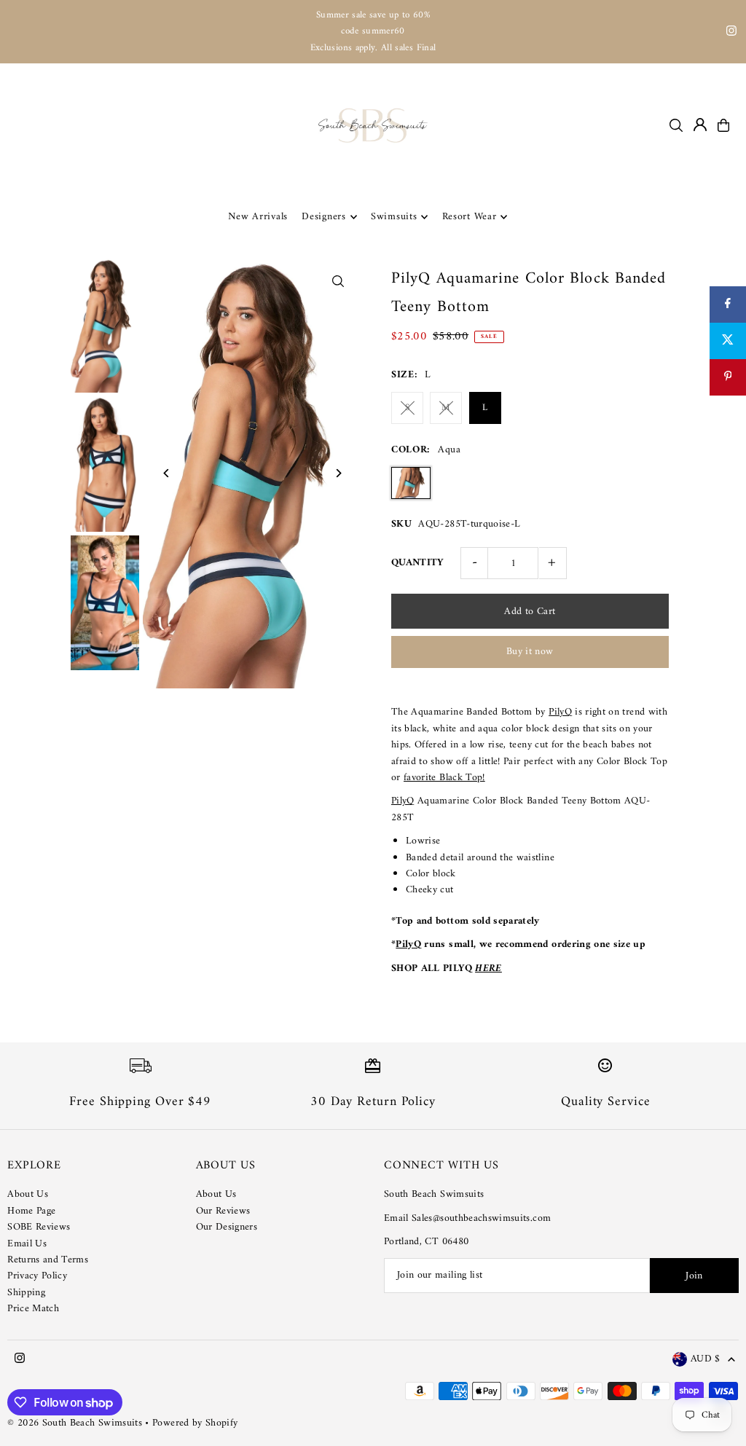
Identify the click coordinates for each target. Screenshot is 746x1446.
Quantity (417, 563)
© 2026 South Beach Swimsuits (74, 1423)
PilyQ (560, 712)
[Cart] (723, 125)
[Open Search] (676, 125)
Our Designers (227, 1227)
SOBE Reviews (38, 1227)
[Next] (338, 473)
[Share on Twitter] (728, 341)
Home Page (31, 1211)
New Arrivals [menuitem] (258, 217)
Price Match (33, 1309)
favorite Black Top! (444, 778)
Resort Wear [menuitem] (469, 217)
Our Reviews (223, 1211)
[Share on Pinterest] (728, 377)
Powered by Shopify (194, 1423)
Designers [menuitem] (323, 217)
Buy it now (530, 652)
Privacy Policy (37, 1276)
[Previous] (166, 473)
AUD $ (706, 1359)
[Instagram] (731, 33)
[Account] (700, 124)
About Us (27, 1194)
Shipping (26, 1293)
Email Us (27, 1244)
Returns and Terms (47, 1260)
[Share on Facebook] (728, 304)
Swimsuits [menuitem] (394, 217)
